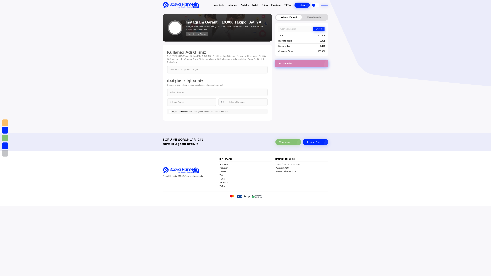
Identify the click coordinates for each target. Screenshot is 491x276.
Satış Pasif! (285, 63)
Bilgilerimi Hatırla (200, 111)
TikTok (287, 5)
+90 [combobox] (222, 102)
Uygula (319, 29)
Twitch (255, 5)
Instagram (232, 5)
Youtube (245, 5)
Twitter (265, 5)
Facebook (276, 5)
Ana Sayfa (219, 5)
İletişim (302, 5)
